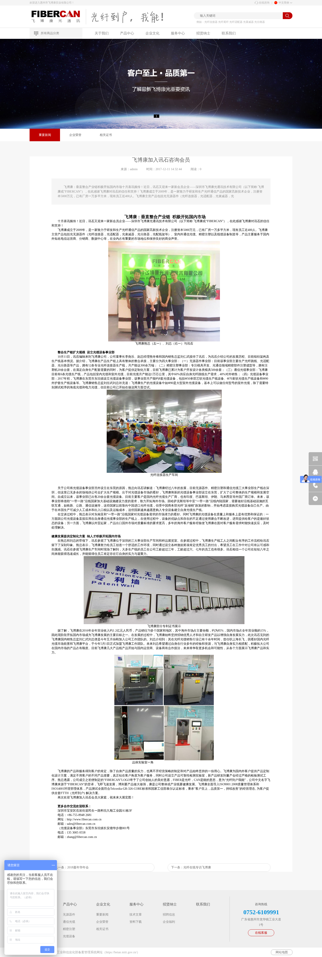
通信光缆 (69, 921)
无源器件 (69, 914)
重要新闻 (45, 135)
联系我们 (229, 33)
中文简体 (284, 2)
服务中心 (178, 33)
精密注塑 (69, 929)
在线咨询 (264, 2)
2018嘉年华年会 (78, 867)
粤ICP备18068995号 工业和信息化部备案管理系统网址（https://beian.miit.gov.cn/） (85, 952)
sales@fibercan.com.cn (81, 823)
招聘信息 (169, 914)
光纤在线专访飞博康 (197, 867)
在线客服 (261, 932)
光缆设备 (69, 936)
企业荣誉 (75, 135)
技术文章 (135, 914)
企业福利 (169, 921)
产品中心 (127, 33)
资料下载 (135, 921)
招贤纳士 (203, 33)
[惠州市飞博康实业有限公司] (58, 16)
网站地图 (282, 952)
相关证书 (106, 135)
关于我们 (102, 33)
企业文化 (152, 33)
